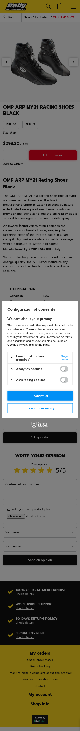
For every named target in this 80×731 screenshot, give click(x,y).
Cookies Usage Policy (39, 329)
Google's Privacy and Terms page (28, 344)
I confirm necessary (40, 408)
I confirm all (40, 395)
